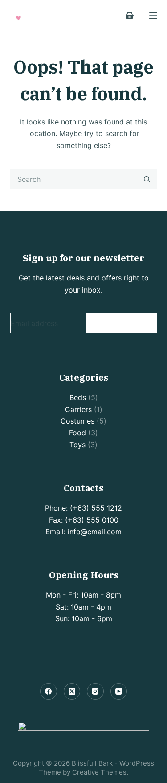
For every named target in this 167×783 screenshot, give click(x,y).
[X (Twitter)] (72, 691)
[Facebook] (48, 691)
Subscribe (121, 322)
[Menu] (153, 16)
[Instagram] (95, 691)
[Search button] (147, 179)
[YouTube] (118, 691)
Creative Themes (99, 772)
